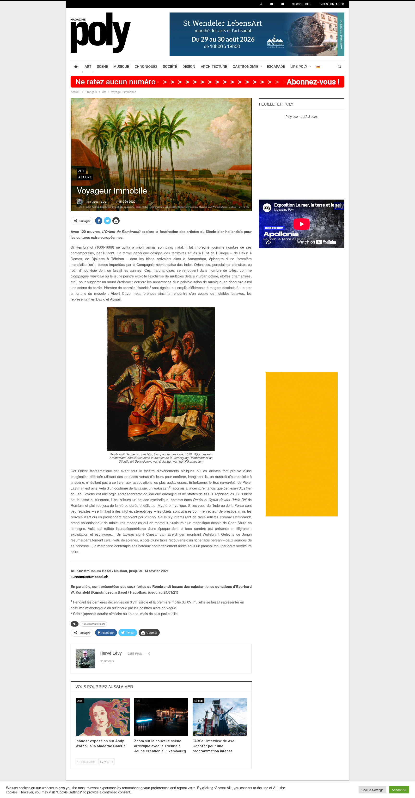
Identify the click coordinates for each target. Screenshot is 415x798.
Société (170, 66)
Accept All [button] (399, 789)
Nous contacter (332, 4)
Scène (102, 66)
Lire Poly (298, 66)
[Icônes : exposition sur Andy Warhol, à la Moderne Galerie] (103, 717)
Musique (121, 66)
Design (189, 66)
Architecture (214, 66)
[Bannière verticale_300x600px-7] (302, 444)
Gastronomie (245, 66)
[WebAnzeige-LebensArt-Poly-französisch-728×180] (257, 33)
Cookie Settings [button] (372, 789)
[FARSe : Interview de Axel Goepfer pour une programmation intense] (220, 717)
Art (88, 66)
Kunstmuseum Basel (93, 624)
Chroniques (145, 66)
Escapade (276, 66)
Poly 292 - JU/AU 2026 (301, 116)
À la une (85, 177)
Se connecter (301, 4)
